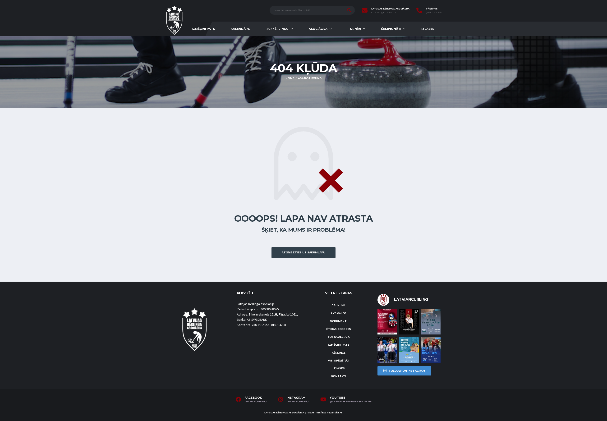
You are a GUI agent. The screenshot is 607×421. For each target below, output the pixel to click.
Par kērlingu (277, 29)
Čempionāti (391, 29)
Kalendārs (240, 29)
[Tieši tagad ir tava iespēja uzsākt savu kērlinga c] (409, 321)
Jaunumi (338, 305)
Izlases (427, 29)
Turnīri (354, 29)
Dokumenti (339, 321)
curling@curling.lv (383, 12)
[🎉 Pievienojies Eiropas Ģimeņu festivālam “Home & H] (409, 350)
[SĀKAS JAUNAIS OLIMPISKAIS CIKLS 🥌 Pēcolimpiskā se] (387, 350)
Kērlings (339, 352)
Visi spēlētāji (338, 360)
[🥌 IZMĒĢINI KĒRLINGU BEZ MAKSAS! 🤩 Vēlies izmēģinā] (387, 321)
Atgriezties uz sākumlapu (303, 252)
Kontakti (338, 376)
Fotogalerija (338, 337)
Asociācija (318, 29)
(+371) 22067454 (434, 12)
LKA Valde (338, 313)
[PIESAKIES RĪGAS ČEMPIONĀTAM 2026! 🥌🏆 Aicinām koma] (431, 321)
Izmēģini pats (203, 29)
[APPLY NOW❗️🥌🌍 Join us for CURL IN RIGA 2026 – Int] (431, 350)
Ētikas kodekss (338, 329)
